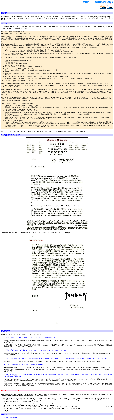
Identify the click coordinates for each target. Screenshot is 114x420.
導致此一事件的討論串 (11, 417)
